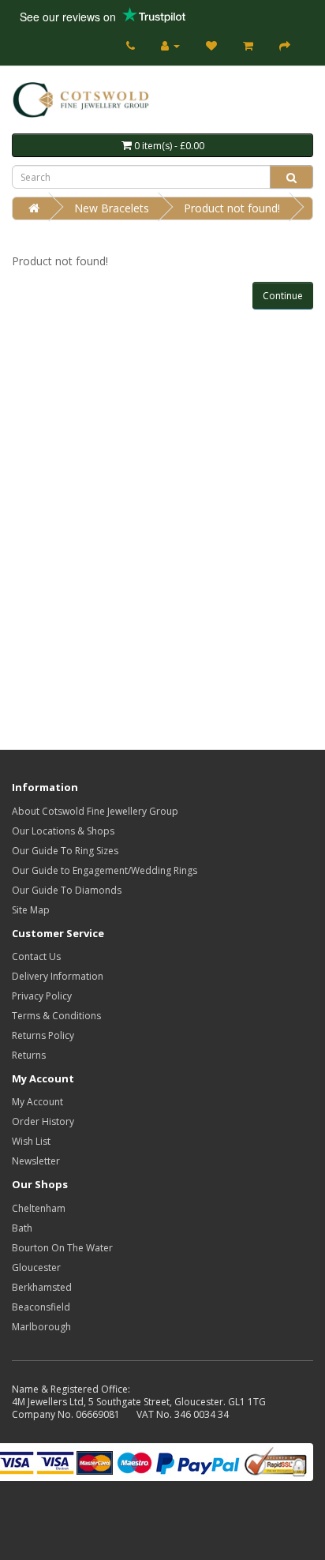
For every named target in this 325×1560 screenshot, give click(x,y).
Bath (22, 1228)
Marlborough (41, 1326)
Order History (43, 1121)
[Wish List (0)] (211, 45)
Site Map (31, 910)
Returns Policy (43, 1035)
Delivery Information (57, 976)
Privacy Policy (42, 996)
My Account (37, 1101)
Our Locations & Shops (63, 831)
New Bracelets (111, 208)
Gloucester (36, 1267)
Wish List (31, 1141)
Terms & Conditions (56, 1015)
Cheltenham (38, 1208)
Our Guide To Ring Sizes (65, 850)
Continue (283, 295)
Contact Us (36, 956)
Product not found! (232, 208)
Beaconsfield (41, 1307)
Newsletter (36, 1161)
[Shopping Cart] (248, 45)
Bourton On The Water (62, 1247)
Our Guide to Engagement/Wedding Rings (104, 870)
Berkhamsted (42, 1287)
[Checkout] (284, 45)
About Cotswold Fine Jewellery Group (95, 811)
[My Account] (170, 45)
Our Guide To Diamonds (66, 890)
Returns (29, 1055)
